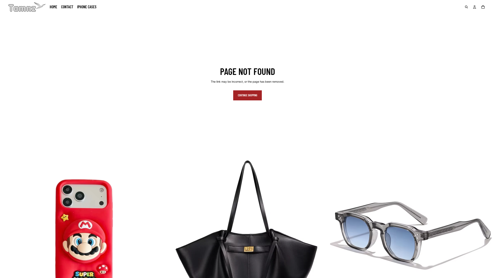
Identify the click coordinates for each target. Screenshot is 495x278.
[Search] (466, 7)
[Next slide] (159, 235)
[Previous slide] (6, 235)
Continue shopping (247, 95)
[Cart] (483, 7)
